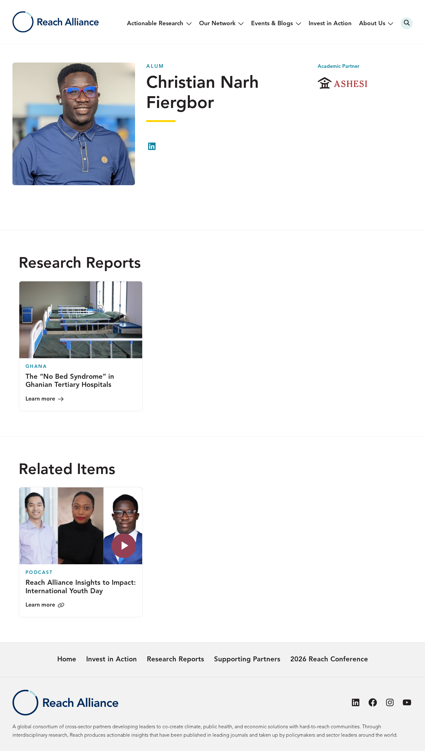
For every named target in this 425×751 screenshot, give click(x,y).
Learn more (40, 399)
